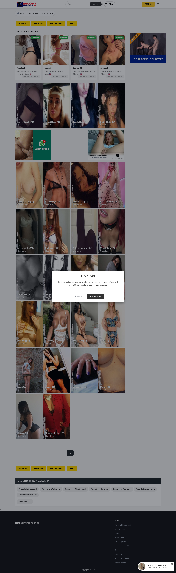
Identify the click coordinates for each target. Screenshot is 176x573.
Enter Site (96, 296)
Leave (79, 296)
